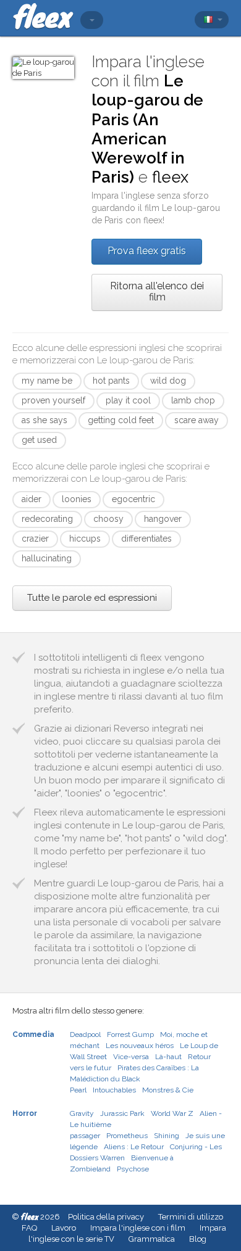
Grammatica (152, 1239)
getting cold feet (121, 420)
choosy (108, 519)
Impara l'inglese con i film (137, 1227)
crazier (35, 538)
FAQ (29, 1227)
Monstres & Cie (167, 1090)
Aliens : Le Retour (134, 1146)
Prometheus (127, 1135)
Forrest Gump (130, 1034)
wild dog (168, 381)
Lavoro (63, 1227)
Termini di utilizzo (190, 1216)
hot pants (111, 381)
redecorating (47, 519)
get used (39, 440)
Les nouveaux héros (140, 1045)
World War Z (172, 1113)
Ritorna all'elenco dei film (157, 291)
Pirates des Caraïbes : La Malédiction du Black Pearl (134, 1078)
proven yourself (53, 400)
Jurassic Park (122, 1113)
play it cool (128, 400)
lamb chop (193, 400)
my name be (47, 381)
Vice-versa (131, 1056)
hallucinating (47, 558)
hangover (163, 519)
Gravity (82, 1113)
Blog (197, 1239)
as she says (44, 420)
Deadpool (85, 1034)
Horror (24, 1113)
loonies (76, 499)
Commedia (33, 1034)
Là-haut (168, 1056)
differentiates (146, 538)
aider (31, 499)
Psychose (133, 1169)
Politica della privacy (106, 1216)
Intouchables (114, 1090)
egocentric (133, 499)
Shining (166, 1135)
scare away (196, 420)
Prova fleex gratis (147, 251)
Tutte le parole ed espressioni (92, 597)
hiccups (85, 538)
